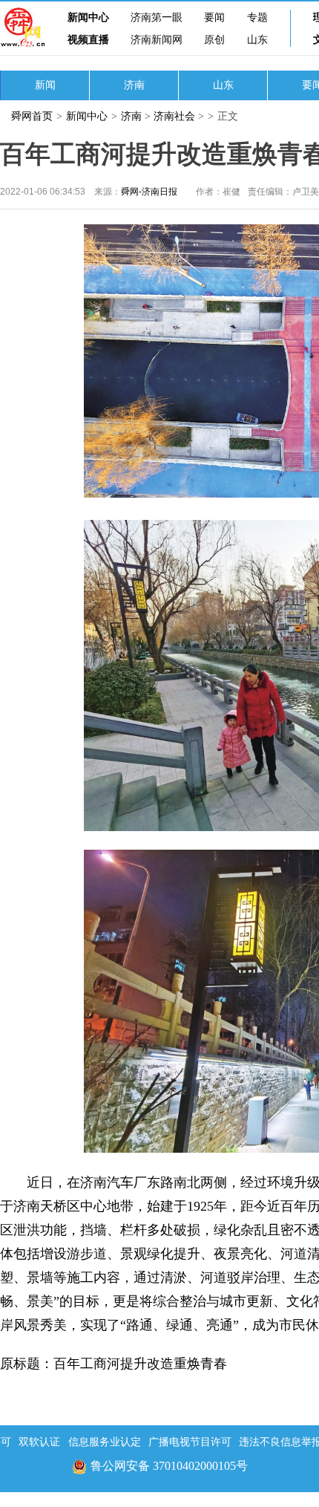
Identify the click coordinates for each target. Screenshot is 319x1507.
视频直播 (88, 39)
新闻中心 (88, 17)
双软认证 (39, 1442)
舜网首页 (32, 116)
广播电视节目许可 (189, 1442)
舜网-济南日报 (149, 191)
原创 (214, 39)
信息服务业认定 (104, 1442)
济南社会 (174, 116)
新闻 (45, 85)
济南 (134, 85)
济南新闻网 (156, 39)
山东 (257, 39)
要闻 (214, 17)
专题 (257, 17)
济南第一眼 (156, 17)
